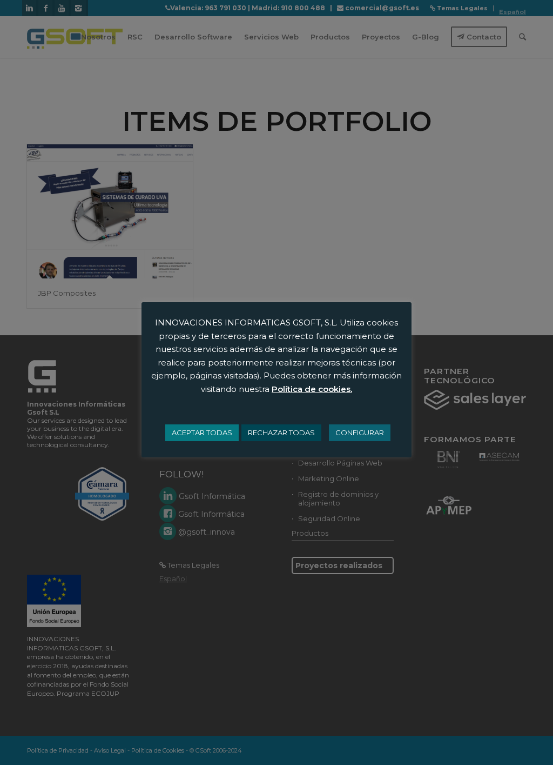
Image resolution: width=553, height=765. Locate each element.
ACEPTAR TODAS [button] (202, 432)
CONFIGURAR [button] (359, 432)
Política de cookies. (312, 389)
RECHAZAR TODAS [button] (281, 432)
